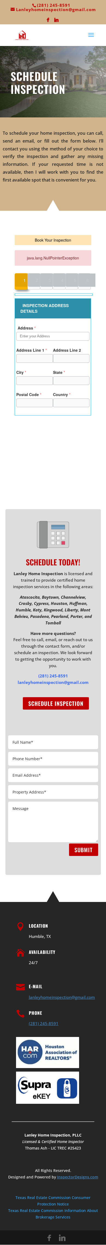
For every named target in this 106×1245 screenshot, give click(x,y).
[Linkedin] (56, 21)
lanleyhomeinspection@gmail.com (53, 682)
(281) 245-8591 (53, 676)
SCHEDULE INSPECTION (55, 703)
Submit (83, 850)
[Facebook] (48, 21)
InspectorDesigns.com (77, 1177)
